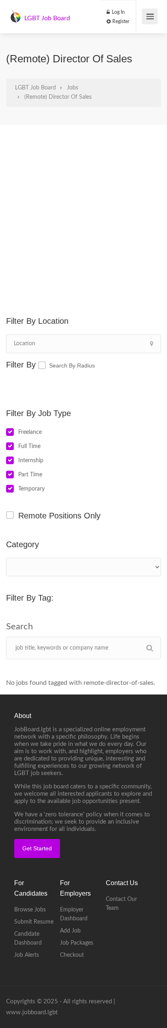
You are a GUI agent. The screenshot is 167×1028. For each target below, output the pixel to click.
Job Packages (76, 943)
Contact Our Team (121, 903)
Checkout (72, 955)
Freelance (30, 432)
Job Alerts (26, 955)
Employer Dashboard (74, 914)
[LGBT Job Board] (15, 12)
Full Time (29, 446)
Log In (118, 12)
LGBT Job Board (47, 18)
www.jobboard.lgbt (32, 1012)
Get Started (37, 848)
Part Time (30, 475)
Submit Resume (34, 922)
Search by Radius (72, 365)
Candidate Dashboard (28, 938)
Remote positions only (59, 515)
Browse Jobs (30, 910)
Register (120, 21)
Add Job (70, 931)
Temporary (31, 489)
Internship (30, 460)
